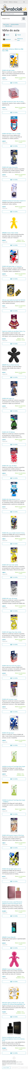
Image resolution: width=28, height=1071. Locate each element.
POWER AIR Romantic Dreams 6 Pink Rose (13, 835)
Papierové (8, 39)
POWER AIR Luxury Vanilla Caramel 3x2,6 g (13, 533)
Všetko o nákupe (13, 2)
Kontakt (6, 2)
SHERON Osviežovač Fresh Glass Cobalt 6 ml (14, 200)
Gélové (7, 34)
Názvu (3, 50)
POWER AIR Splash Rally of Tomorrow (12, 266)
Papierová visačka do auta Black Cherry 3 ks (13, 331)
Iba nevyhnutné (15, 1067)
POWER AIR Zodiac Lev (8, 398)
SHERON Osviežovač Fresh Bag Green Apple (13, 766)
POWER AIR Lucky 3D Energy (9, 598)
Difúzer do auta (20, 39)
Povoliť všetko (6, 1067)
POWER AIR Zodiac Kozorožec (10, 167)
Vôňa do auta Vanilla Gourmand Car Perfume (13, 300)
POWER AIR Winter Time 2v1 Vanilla (11, 133)
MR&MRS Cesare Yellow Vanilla (10, 232)
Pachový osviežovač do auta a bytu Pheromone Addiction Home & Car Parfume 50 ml (13, 1039)
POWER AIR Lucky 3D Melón (9, 465)
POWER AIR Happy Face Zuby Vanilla (11, 632)
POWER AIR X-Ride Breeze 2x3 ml (11, 499)
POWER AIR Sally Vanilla (8, 70)
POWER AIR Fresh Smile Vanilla (10, 565)
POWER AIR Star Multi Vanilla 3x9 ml (11, 869)
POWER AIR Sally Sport (8, 733)
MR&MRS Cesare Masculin (8, 937)
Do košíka (15, 82)
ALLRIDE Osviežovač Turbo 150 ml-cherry (13, 101)
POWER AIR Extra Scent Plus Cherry (11, 665)
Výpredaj (6, 45)
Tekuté (19, 34)
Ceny (19, 49)
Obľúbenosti (11, 49)
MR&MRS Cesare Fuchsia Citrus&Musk (12, 969)
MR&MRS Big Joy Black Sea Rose (10, 365)
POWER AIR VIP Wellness (8, 432)
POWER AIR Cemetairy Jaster (9, 699)
